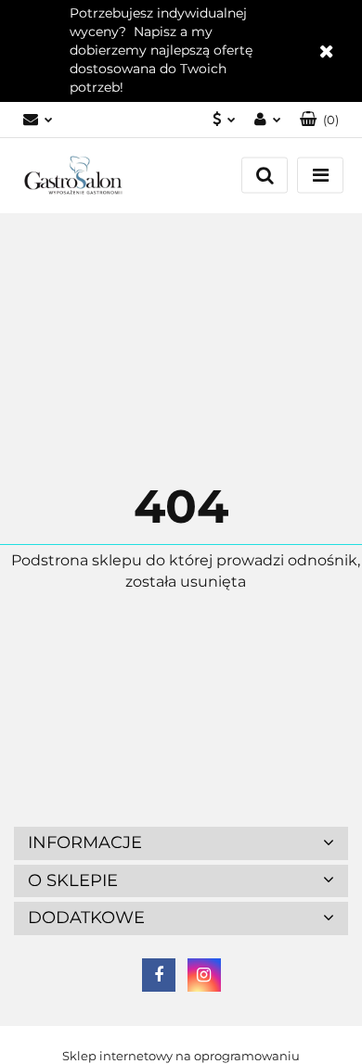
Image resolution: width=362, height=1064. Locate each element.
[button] (319, 120)
